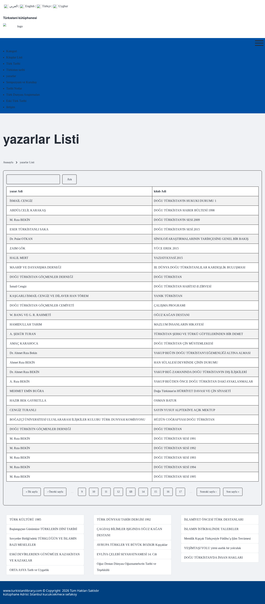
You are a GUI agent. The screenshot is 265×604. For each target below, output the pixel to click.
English (29, 6)
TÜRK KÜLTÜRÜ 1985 (25, 519)
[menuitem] (11, 51)
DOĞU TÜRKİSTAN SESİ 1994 (175, 467)
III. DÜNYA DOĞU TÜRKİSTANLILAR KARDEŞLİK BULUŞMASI (199, 267)
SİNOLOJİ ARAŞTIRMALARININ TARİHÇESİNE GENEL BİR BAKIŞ (201, 238)
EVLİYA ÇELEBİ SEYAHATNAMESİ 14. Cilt (127, 554)
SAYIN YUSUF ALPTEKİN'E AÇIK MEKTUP (184, 410)
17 (182, 491)
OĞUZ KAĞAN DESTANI (171, 315)
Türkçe (46, 6)
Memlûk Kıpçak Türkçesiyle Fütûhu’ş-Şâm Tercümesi (217, 538)
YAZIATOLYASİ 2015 (168, 257)
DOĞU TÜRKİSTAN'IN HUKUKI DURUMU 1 (185, 200)
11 (108, 491)
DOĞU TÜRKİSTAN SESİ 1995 (175, 476)
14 (145, 491)
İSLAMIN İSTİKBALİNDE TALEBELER (211, 529)
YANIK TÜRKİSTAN (168, 296)
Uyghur (63, 6)
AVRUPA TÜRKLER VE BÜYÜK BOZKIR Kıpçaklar (132, 544)
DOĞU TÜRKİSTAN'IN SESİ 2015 (177, 229)
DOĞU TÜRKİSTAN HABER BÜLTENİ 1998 (184, 210)
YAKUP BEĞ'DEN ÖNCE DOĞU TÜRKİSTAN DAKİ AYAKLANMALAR (203, 381)
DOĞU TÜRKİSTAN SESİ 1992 (175, 448)
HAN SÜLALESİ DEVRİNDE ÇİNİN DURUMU (186, 362)
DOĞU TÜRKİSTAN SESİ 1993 (175, 457)
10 (95, 491)
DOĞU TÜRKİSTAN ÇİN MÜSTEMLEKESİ (183, 343)
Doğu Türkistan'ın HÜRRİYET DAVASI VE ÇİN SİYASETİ (192, 391)
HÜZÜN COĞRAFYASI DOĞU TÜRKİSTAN (184, 419)
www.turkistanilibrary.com (22, 590)
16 (169, 491)
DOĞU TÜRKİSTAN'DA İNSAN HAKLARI (213, 557)
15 (157, 491)
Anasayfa (8, 162)
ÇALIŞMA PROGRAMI (169, 305)
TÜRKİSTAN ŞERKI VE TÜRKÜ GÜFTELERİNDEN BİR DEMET (198, 334)
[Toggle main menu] (259, 43)
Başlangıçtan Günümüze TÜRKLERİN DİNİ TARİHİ (43, 529)
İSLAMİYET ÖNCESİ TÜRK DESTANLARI (213, 519)
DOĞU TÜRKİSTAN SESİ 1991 (175, 438)
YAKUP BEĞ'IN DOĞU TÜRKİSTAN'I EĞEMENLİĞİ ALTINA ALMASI (202, 353)
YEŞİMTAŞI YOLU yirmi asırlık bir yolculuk (212, 548)
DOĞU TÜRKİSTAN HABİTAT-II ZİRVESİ (182, 286)
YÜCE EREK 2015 (166, 248)
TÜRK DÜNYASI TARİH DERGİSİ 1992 (124, 519)
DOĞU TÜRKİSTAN (168, 277)
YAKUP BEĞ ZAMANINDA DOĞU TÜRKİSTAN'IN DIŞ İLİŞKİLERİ (200, 372)
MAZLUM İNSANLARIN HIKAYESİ (179, 324)
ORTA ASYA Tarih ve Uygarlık (29, 570)
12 (120, 491)
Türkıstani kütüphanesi (20, 18)
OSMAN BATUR (165, 400)
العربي (13, 6)
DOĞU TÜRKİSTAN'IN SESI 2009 (177, 219)
